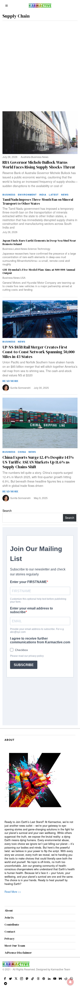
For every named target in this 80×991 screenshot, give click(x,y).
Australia (26, 157)
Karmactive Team (60, 969)
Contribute (12, 924)
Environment (27, 194)
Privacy (10, 938)
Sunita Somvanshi (20, 387)
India (42, 194)
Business (36, 157)
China (22, 451)
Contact (10, 931)
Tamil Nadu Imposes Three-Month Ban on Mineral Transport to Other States (37, 201)
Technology (43, 248)
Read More (10, 381)
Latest (54, 194)
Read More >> (13, 892)
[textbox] (40, 853)
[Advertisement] (40, 63)
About (9, 910)
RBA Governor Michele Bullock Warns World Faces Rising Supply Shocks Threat (38, 165)
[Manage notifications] (70, 982)
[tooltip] (4, 978)
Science (32, 248)
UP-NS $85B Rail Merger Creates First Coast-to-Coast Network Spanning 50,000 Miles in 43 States (38, 352)
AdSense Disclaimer (18, 953)
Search (7, 511)
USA (22, 277)
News (45, 157)
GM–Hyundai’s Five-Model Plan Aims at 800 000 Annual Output (38, 271)
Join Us (9, 917)
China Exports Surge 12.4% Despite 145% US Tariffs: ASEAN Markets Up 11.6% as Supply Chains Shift (38, 462)
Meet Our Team (15, 946)
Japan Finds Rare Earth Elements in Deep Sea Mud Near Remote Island (39, 242)
